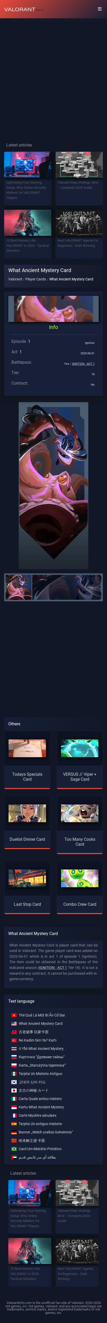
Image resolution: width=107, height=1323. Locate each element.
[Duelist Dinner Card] (27, 812)
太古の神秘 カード (34, 1090)
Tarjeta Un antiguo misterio (40, 1124)
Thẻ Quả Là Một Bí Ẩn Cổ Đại (42, 1015)
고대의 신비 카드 (32, 1082)
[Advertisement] (53, 76)
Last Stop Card (27, 904)
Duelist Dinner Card (27, 839)
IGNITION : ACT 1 (83, 364)
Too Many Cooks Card (79, 842)
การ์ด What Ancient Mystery (41, 1048)
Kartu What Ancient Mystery (41, 1107)
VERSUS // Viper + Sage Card (79, 777)
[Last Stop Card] (27, 877)
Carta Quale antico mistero (40, 1099)
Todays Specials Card (27, 777)
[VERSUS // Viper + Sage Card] (80, 747)
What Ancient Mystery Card (41, 1023)
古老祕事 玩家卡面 (34, 1032)
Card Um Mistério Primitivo (40, 1149)
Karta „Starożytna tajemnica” (42, 1065)
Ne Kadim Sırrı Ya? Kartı (37, 1040)
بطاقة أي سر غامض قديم (37, 1157)
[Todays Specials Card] (27, 747)
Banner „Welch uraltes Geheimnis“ (46, 1132)
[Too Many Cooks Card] (80, 812)
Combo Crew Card (79, 904)
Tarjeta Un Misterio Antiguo (40, 1074)
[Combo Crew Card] (80, 877)
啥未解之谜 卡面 (32, 1140)
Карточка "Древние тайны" (41, 1057)
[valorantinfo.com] (23, 9)
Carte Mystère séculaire (37, 1115)
